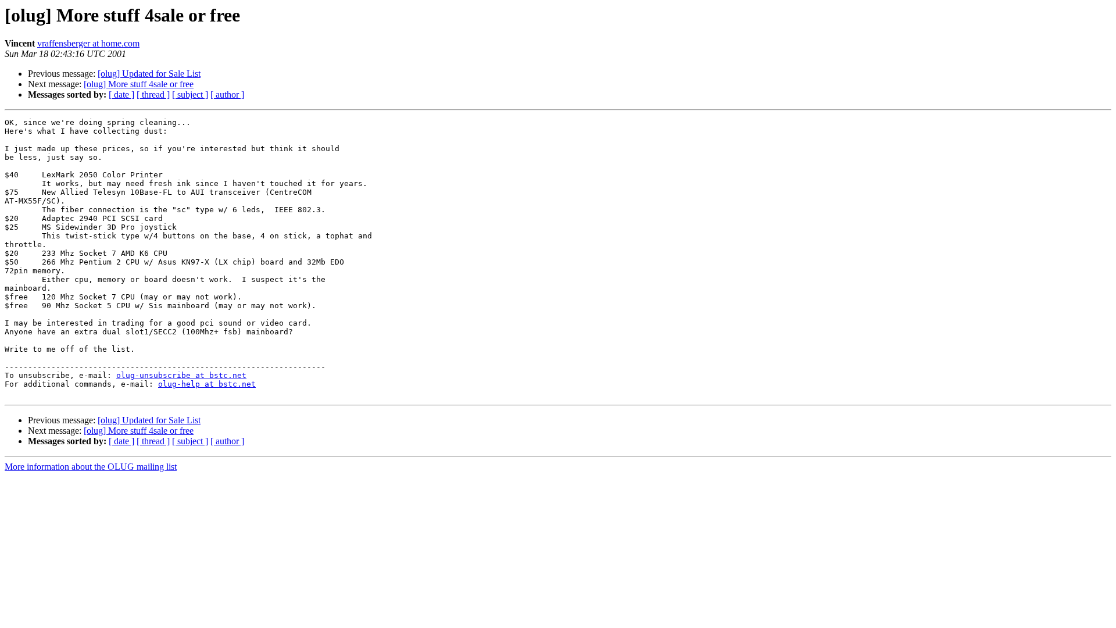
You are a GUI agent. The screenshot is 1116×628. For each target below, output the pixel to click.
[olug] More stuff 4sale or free (139, 84)
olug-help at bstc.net (207, 384)
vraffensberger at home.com (88, 43)
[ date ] (121, 94)
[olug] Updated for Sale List (149, 73)
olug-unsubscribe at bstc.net (181, 375)
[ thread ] (153, 94)
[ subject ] (190, 94)
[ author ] (227, 94)
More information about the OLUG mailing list (91, 467)
